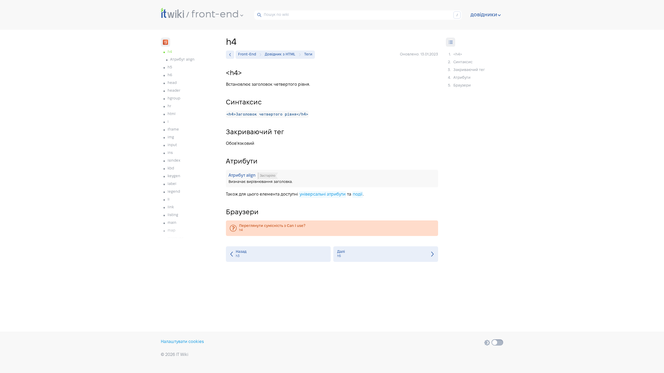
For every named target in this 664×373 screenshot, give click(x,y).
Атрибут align (182, 59)
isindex (174, 160)
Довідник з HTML (280, 54)
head (172, 83)
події (357, 194)
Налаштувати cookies (182, 342)
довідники (484, 15)
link (171, 207)
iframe (173, 129)
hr (169, 106)
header (174, 90)
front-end (215, 14)
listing (173, 215)
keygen (174, 176)
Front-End (247, 54)
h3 (278, 254)
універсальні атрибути (322, 194)
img (171, 137)
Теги (308, 54)
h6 (170, 75)
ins (170, 153)
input (172, 145)
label (172, 184)
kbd (171, 168)
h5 (170, 67)
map (171, 230)
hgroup (174, 98)
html (172, 114)
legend (174, 191)
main (172, 223)
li (169, 199)
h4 (332, 228)
